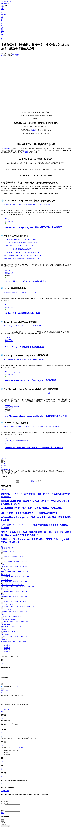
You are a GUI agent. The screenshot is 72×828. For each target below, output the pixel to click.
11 (2, 598)
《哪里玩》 (33, 130)
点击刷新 (17, 704)
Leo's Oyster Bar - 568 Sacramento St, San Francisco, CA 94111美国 (23, 258)
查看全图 (10, 548)
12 (2, 603)
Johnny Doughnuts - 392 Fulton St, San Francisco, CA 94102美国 (22, 326)
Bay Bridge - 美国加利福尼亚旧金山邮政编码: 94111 (20, 249)
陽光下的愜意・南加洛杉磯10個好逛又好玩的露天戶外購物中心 (30, 513)
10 (2, 593)
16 (2, 623)
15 (2, 618)
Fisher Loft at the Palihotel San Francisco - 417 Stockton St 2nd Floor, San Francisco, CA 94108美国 (32, 426)
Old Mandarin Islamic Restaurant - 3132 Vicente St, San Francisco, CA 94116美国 (27, 393)
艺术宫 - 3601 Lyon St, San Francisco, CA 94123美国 (19, 245)
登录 (32, 481)
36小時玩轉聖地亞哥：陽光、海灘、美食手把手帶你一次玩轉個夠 (31, 508)
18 (2, 633)
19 (2, 638)
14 (2, 613)
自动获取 (20, 747)
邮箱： (3, 800)
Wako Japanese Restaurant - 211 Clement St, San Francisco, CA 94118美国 (25, 359)
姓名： (3, 798)
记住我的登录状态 (8, 686)
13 (2, 608)
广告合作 (7, 648)
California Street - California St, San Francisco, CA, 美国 (20, 239)
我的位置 (4, 548)
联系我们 (7, 646)
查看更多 (3, 489)
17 (2, 628)
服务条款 (7, 651)
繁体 (18, 55)
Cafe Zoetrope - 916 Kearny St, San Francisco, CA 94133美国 (21, 252)
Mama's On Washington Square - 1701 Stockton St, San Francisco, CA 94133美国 (27, 204)
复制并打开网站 (5, 826)
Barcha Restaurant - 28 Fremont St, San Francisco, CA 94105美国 (22, 255)
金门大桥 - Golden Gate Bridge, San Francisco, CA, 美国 (20, 242)
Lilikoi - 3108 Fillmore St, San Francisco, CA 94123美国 (20, 292)
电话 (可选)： (5, 801)
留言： (3, 811)
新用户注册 (4, 690)
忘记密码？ (17, 686)
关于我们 (7, 644)
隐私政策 (7, 649)
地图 (14, 55)
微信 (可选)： (5, 803)
